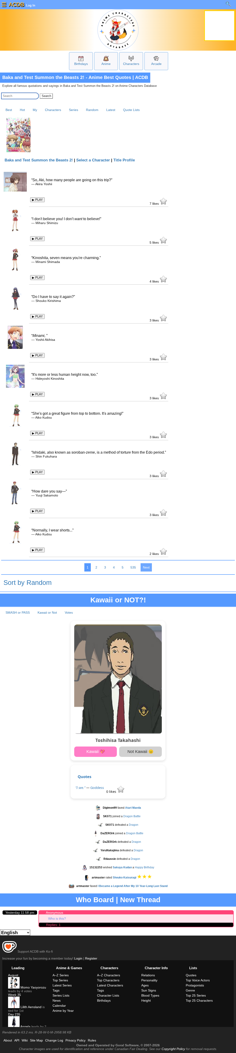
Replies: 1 (53, 925)
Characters (131, 64)
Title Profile (124, 160)
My (35, 110)
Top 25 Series (196, 995)
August (13, 975)
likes (155, 203)
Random (92, 110)
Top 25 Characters (199, 1000)
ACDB (16, 4)
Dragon (133, 824)
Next (146, 567)
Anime (106, 64)
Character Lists (108, 995)
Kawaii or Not (47, 612)
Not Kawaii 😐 (140, 751)
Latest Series (62, 985)
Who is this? (57, 918)
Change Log (54, 1040)
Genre (190, 990)
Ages (145, 985)
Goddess (97, 787)
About (7, 1040)
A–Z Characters (108, 975)
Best (9, 110)
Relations (148, 975)
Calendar (59, 1005)
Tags (56, 990)
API (16, 1040)
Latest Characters (110, 985)
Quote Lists (131, 110)
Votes (69, 612)
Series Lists (61, 995)
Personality (149, 980)
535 (133, 567)
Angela (25, 1026)
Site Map (36, 1040)
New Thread (140, 900)
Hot (22, 110)
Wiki (25, 1040)
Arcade (156, 64)
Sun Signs (148, 990)
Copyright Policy (173, 1049)
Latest (110, 110)
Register (91, 958)
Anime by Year (63, 1010)
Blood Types (150, 995)
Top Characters (108, 980)
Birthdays (81, 64)
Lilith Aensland (30, 1007)
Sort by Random (27, 582)
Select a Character (93, 160)
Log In (30, 5)
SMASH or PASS (18, 612)
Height (146, 1000)
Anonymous (54, 912)
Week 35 (14, 995)
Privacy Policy (75, 1040)
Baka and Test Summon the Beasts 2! (39, 160)
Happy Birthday (144, 867)
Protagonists (195, 985)
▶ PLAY (37, 199)
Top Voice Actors (198, 980)
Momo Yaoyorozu (33, 987)
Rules (92, 1040)
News (57, 1000)
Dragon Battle (132, 816)
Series (73, 110)
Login (78, 958)
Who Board (95, 900)
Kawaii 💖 (95, 751)
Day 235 (14, 1014)
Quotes (84, 776)
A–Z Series (61, 975)
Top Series (60, 980)
